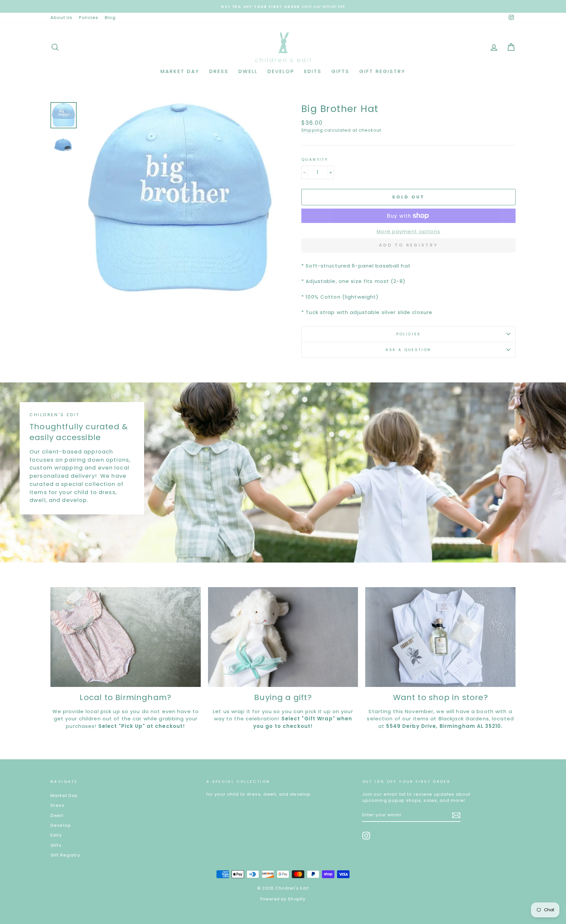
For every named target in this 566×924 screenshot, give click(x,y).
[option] (259, 6)
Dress (219, 71)
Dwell (248, 71)
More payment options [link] (408, 231)
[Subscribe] (456, 815)
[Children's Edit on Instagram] (366, 836)
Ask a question (408, 349)
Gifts (340, 71)
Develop (281, 71)
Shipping (312, 130)
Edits (313, 71)
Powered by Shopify (283, 899)
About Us (61, 17)
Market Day (179, 71)
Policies (88, 17)
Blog (110, 17)
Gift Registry (382, 71)
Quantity (314, 159)
